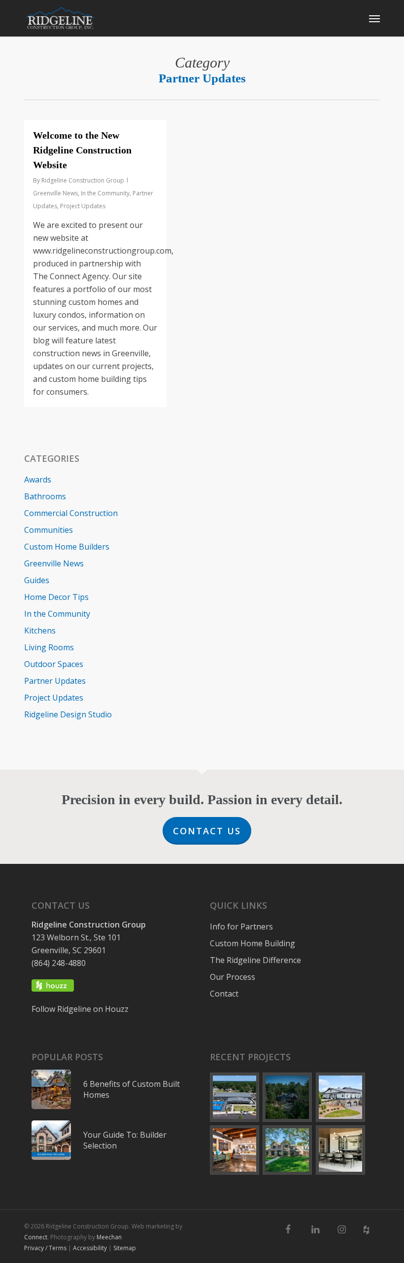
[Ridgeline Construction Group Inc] (319, 1229)
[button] (374, 18)
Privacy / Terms (45, 1247)
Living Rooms (49, 647)
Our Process (232, 976)
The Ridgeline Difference (255, 960)
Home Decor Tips (56, 597)
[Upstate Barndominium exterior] (341, 1097)
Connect (35, 1236)
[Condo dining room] (341, 1149)
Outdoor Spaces (53, 664)
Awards (37, 479)
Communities (48, 529)
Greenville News (55, 193)
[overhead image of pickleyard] (235, 1097)
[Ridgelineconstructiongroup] (345, 1229)
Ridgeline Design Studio (68, 714)
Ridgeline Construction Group (82, 180)
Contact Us (207, 831)
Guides (36, 580)
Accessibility (90, 1247)
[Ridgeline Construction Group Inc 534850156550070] (293, 1229)
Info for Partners (241, 926)
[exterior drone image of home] (287, 1097)
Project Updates (82, 206)
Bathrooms (45, 496)
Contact (224, 993)
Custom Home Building (252, 943)
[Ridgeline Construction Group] (60, 18)
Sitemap (124, 1247)
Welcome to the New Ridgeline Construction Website (82, 150)
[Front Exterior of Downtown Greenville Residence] (287, 1149)
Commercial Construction (71, 513)
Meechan (109, 1236)
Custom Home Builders (66, 546)
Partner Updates (55, 680)
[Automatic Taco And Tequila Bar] (235, 1149)
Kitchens (40, 630)
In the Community (105, 193)
